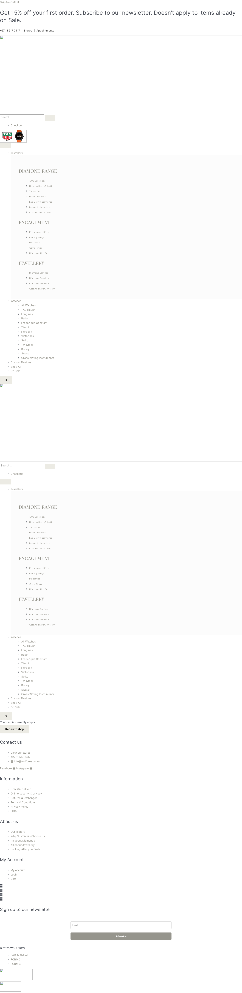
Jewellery (17, 153)
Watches (16, 301)
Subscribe (121, 936)
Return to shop (14, 729)
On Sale (15, 371)
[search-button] (50, 118)
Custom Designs (21, 362)
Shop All (16, 366)
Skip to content (9, 2)
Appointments (45, 30)
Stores (28, 30)
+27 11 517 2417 (10, 30)
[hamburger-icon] (5, 145)
